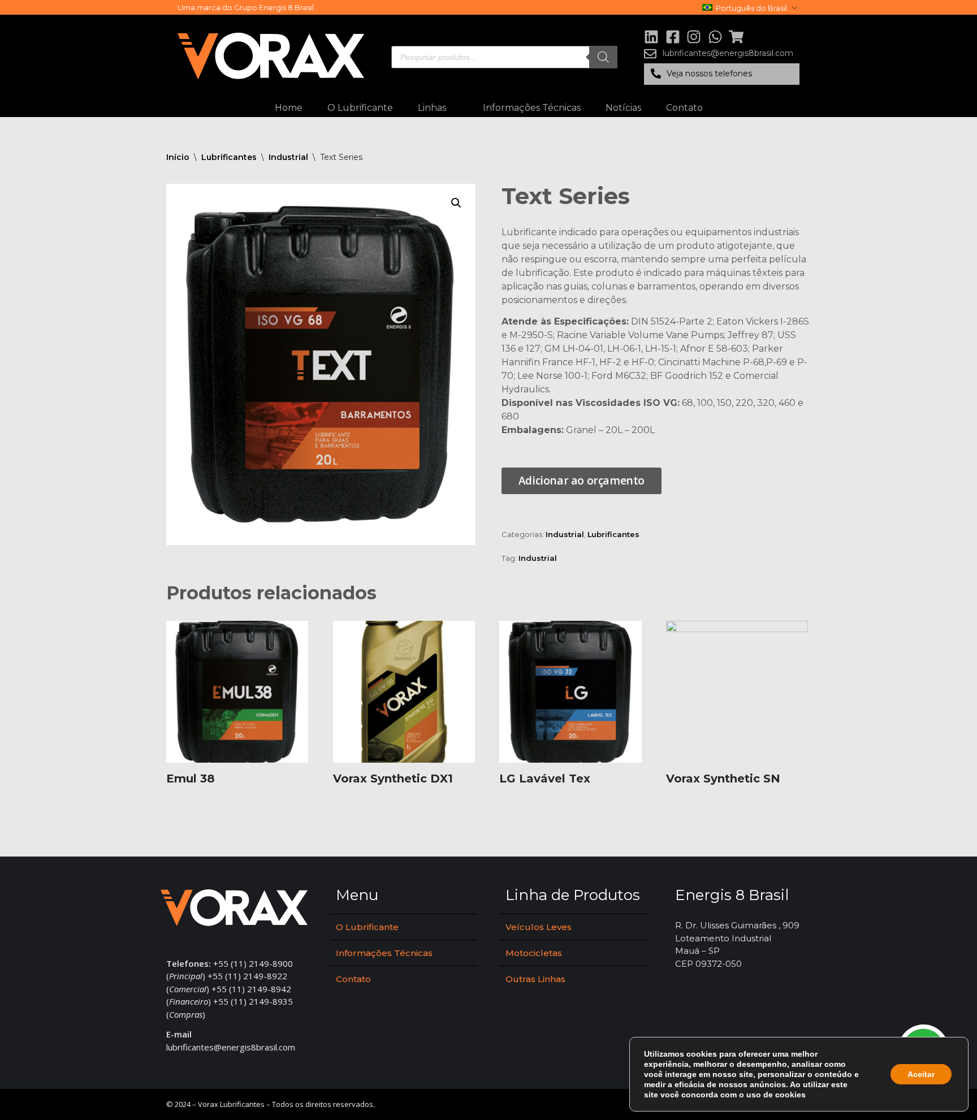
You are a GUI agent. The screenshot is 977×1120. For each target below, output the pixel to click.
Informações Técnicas (532, 107)
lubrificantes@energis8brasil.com (230, 1047)
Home (288, 107)
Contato (684, 107)
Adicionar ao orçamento (581, 480)
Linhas (432, 107)
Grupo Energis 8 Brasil (274, 7)
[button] (721, 74)
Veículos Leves (538, 927)
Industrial (288, 157)
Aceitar (921, 1074)
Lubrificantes (229, 157)
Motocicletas (533, 953)
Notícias (623, 107)
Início (177, 157)
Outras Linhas (535, 979)
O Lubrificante (360, 107)
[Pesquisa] (603, 57)
